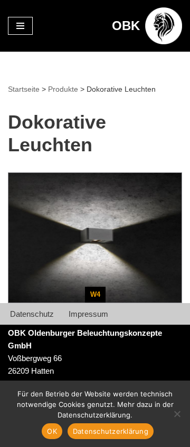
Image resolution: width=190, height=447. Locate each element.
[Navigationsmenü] (20, 26)
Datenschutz (32, 313)
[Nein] (177, 414)
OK (52, 431)
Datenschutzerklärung (110, 431)
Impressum (88, 313)
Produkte (63, 89)
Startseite (24, 89)
